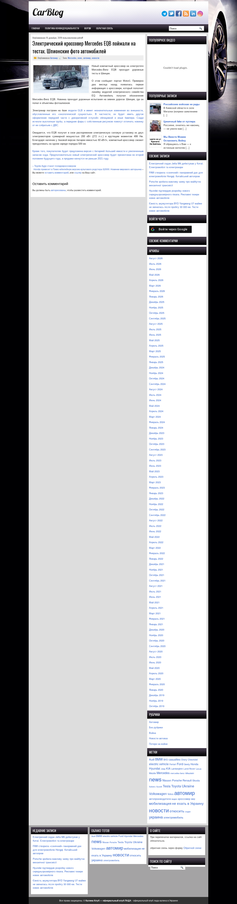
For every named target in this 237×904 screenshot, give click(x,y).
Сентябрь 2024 (157, 384)
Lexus (198, 768)
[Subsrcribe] (186, 15)
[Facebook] (179, 15)
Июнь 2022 (155, 531)
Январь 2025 (156, 362)
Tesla (167, 786)
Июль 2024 (155, 395)
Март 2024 (155, 416)
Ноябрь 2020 (156, 635)
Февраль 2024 (157, 422)
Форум (87, 28)
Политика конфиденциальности (62, 28)
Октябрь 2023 (156, 444)
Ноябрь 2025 (156, 307)
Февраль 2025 (157, 356)
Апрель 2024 (156, 411)
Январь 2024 (156, 427)
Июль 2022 (155, 526)
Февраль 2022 (157, 553)
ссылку (77, 172)
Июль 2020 (155, 657)
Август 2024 (156, 389)
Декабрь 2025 (156, 302)
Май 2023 (154, 471)
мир (193, 798)
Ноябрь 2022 (156, 504)
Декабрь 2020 (156, 629)
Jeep (163, 768)
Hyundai (154, 768)
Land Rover (189, 768)
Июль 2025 (155, 329)
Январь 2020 (156, 689)
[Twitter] (171, 15)
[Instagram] (200, 15)
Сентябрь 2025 (157, 318)
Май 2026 (154, 274)
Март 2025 (155, 351)
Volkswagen (158, 793)
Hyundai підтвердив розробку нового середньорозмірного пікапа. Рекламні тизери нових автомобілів (174, 194)
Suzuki (159, 786)
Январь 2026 (156, 296)
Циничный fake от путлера (179, 121)
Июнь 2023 (155, 465)
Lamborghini (177, 768)
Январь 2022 (156, 558)
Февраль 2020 (157, 684)
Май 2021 (154, 602)
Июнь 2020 (155, 662)
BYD (165, 759)
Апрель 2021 (156, 607)
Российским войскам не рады (181, 104)
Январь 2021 (156, 624)
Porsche (177, 780)
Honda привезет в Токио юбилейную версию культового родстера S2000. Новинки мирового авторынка (88, 169)
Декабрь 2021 (156, 564)
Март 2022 (155, 547)
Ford (180, 764)
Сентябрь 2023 (157, 449)
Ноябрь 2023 (156, 438)
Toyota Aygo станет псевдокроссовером (55, 165)
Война (152, 733)
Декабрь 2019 (156, 695)
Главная (35, 28)
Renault (187, 780)
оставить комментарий (57, 172)
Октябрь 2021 (156, 575)
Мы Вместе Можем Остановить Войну (174, 138)
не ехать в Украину (188, 803)
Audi (151, 759)
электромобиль (173, 817)
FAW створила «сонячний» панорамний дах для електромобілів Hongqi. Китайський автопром (176, 174)
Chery (184, 759)
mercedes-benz (177, 773)
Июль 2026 (155, 263)
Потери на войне (158, 744)
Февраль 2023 (157, 487)
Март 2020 (155, 679)
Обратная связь (104, 28)
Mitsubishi (189, 773)
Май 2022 (154, 537)
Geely (187, 764)
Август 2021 (156, 586)
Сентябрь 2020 (157, 646)
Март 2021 (155, 613)
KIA (168, 768)
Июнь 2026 (155, 269)
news (80, 57)
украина (156, 817)
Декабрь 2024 (156, 367)
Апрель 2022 (156, 542)
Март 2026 (155, 285)
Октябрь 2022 (156, 509)
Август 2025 (156, 323)
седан (188, 811)
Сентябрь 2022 (157, 515)
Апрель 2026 (156, 280)
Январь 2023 (156, 493)
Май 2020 (154, 668)
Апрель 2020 (156, 673)
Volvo (170, 794)
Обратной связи (192, 848)
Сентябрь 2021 (157, 580)
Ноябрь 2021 (156, 569)
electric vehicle (159, 764)
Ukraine (188, 785)
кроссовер (184, 799)
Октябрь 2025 (156, 313)
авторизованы (58, 190)
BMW (159, 759)
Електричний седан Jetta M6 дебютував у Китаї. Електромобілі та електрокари (176, 165)
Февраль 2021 (157, 618)
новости (95, 57)
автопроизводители (160, 799)
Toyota (176, 786)
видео (174, 798)
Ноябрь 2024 (156, 373)
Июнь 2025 (155, 334)
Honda (194, 764)
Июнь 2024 (155, 400)
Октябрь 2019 (156, 706)
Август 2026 (156, 258)
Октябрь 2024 (156, 378)
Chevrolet (193, 759)
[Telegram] (165, 15)
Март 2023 (155, 482)
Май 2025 (154, 340)
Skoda (196, 780)
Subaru (152, 786)
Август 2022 (156, 520)
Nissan (166, 780)
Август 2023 (156, 455)
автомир (87, 57)
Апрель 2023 (156, 476)
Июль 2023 (155, 460)
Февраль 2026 (157, 291)
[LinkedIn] (193, 15)
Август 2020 (156, 651)
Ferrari (172, 764)
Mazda (152, 773)
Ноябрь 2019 (156, 700)
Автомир (54, 57)
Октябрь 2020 (156, 640)
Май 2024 (154, 405)
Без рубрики (156, 727)
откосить (177, 810)
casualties (174, 759)
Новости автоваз (158, 738)
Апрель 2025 (156, 345)
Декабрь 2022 (156, 498)
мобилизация (160, 803)
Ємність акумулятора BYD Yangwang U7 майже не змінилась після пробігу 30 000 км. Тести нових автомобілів (175, 207)
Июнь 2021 (155, 597)
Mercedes (72, 57)
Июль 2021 (155, 591)
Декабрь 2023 (156, 433)
